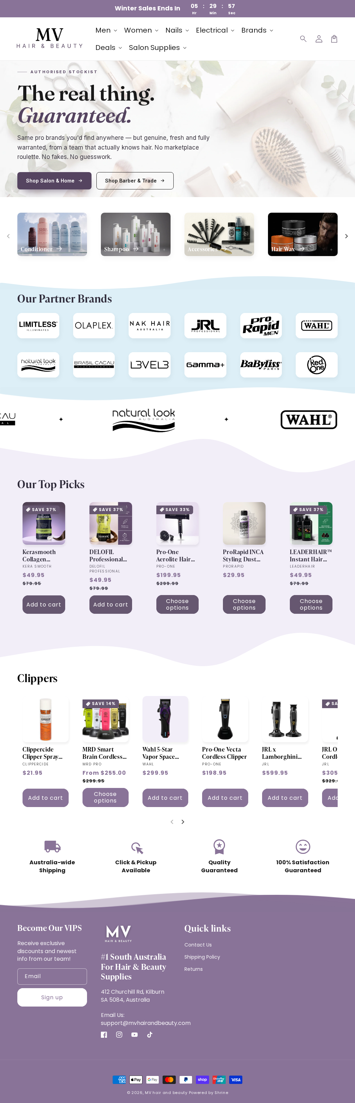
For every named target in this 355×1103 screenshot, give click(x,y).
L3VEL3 (141, 359)
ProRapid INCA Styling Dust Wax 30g (243, 555)
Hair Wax (283, 249)
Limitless (32, 319)
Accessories (203, 249)
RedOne (308, 359)
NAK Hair (143, 319)
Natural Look (36, 359)
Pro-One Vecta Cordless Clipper (224, 753)
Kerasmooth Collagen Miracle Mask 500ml (40, 555)
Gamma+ (198, 359)
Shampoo (117, 249)
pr (246, 319)
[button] (303, 38)
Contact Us (198, 944)
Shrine (221, 1092)
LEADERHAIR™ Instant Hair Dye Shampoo (311, 555)
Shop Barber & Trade (131, 181)
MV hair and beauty (166, 1092)
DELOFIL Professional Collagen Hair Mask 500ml (108, 555)
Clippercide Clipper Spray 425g (41, 753)
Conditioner (37, 249)
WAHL (306, 319)
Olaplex (86, 319)
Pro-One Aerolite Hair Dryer (173, 555)
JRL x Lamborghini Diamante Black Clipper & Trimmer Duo (283, 753)
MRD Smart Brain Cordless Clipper (103, 753)
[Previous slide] (8, 236)
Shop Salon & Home (50, 181)
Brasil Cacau (91, 359)
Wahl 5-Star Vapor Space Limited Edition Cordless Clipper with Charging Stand (164, 753)
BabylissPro (258, 359)
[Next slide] (346, 236)
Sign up (52, 997)
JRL (192, 319)
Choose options (177, 604)
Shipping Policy (202, 956)
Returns (193, 969)
